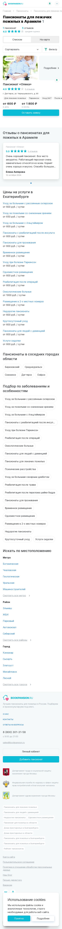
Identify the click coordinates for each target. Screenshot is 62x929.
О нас (6, 714)
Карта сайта (9, 857)
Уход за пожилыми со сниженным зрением (27, 213)
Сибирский (9, 633)
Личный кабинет (31, 751)
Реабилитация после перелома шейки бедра (30, 492)
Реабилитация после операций (20, 281)
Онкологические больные (17, 291)
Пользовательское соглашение (18, 862)
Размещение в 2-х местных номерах (23, 301)
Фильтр (53, 49)
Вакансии (7, 885)
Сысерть (7, 658)
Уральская (8, 582)
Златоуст (8, 665)
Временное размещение (16, 252)
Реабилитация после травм (20, 484)
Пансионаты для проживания (19, 242)
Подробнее (43, 918)
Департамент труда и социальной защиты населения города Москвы (31, 772)
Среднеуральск (33, 366)
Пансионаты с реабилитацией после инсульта (29, 232)
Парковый (8, 620)
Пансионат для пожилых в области (20, 822)
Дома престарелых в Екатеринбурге (21, 828)
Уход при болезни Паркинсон (19, 262)
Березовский (12, 366)
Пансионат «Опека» (17, 84)
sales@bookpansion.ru (14, 742)
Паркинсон (34, 98)
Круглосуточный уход (15, 321)
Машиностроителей (14, 589)
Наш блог (7, 875)
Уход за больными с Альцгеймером (23, 222)
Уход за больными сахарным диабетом (27, 476)
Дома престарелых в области (18, 833)
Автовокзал (9, 627)
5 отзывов (30, 89)
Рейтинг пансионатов (14, 848)
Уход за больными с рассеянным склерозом (28, 203)
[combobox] (22, 49)
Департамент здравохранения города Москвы (33, 795)
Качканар (8, 652)
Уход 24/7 (46, 98)
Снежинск (10, 374)
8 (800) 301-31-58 (14, 732)
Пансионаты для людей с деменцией (24, 330)
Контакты (8, 719)
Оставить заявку (31, 112)
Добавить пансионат (31, 759)
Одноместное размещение (18, 271)
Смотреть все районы (15, 639)
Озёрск (41, 374)
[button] (31, 183)
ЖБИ (5, 614)
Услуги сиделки (12, 340)
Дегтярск (26, 374)
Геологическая (11, 576)
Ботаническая (10, 563)
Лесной (7, 678)
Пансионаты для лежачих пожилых (25, 461)
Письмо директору (12, 880)
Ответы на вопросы (13, 724)
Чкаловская (9, 570)
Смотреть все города (15, 684)
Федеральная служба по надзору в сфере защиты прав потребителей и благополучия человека (35, 784)
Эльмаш (7, 608)
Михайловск (10, 671)
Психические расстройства (20, 469)
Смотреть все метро (14, 595)
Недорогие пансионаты (16, 311)
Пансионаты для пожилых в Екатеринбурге (24, 838)
